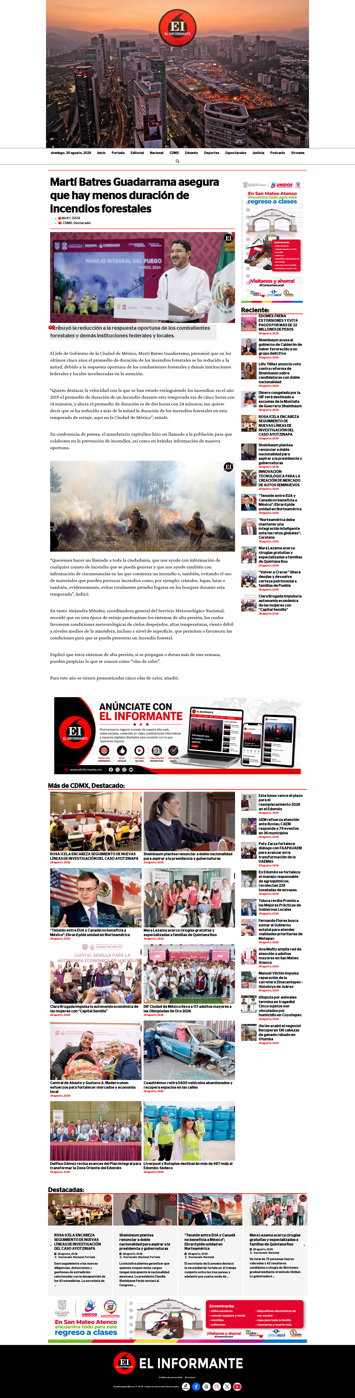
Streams (297, 153)
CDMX (174, 153)
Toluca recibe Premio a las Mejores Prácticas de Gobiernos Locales (280, 905)
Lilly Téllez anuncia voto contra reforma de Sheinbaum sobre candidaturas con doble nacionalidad (280, 373)
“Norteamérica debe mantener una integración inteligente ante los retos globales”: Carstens (280, 528)
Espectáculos (235, 153)
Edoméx (191, 153)
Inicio (101, 153)
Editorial (137, 153)
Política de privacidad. (171, 1377)
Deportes (211, 153)
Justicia (258, 153)
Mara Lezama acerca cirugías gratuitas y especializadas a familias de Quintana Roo (275, 1240)
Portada (118, 153)
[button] (51, 1245)
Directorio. (190, 1377)
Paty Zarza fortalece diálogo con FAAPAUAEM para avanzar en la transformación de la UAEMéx (280, 852)
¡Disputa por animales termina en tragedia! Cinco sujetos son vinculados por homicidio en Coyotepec (280, 1006)
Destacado (82, 223)
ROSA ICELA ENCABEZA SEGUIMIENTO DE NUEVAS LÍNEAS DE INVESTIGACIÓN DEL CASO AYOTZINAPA (279, 425)
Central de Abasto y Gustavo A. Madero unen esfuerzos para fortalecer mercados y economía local (93, 1087)
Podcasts (277, 153)
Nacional (156, 153)
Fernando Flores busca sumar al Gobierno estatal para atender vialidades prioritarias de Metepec (281, 929)
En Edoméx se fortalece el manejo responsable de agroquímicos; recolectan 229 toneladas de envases (279, 881)
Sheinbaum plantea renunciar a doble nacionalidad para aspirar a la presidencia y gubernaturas (280, 454)
